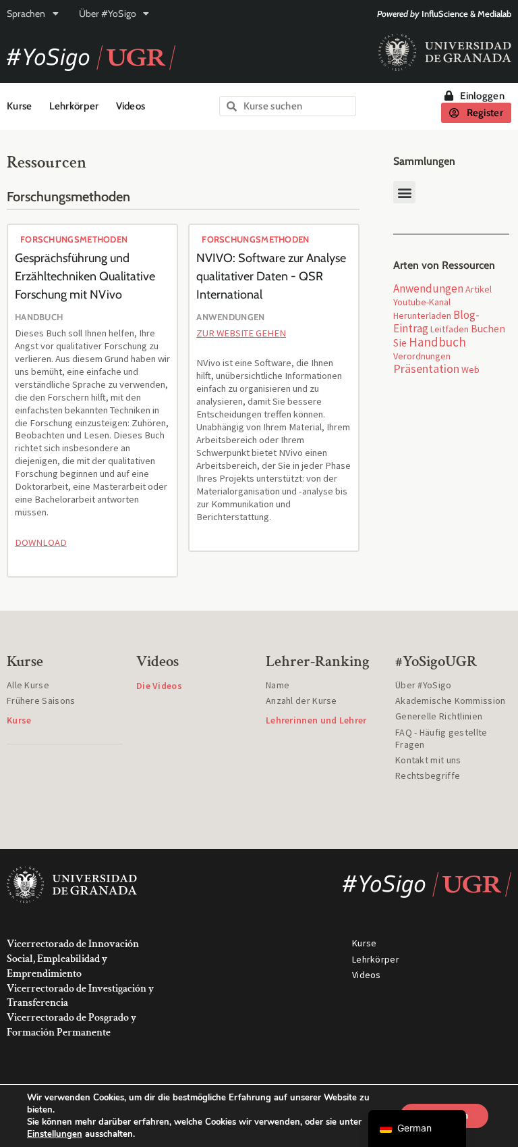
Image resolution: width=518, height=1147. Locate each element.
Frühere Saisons (41, 700)
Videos (131, 106)
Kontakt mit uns (428, 760)
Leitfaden (449, 329)
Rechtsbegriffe (427, 775)
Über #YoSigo (107, 13)
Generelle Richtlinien (438, 716)
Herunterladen (422, 315)
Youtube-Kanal (422, 302)
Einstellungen (54, 1134)
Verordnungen (422, 356)
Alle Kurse (28, 685)
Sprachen (26, 13)
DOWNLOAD (41, 542)
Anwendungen (428, 288)
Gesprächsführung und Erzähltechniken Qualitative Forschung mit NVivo (85, 276)
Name (277, 685)
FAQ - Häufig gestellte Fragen (441, 738)
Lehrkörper (74, 106)
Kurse (19, 106)
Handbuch (437, 342)
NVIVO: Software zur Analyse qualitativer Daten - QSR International (271, 276)
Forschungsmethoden (73, 239)
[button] (404, 192)
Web (470, 369)
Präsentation (426, 368)
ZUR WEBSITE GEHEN (241, 333)
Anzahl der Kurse (301, 700)
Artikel (478, 289)
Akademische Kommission (450, 700)
